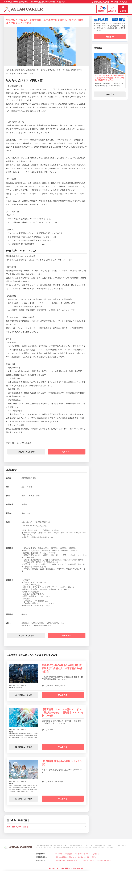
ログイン (124, 2)
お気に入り (112, 11)
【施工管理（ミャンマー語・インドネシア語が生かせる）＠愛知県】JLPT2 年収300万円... (63, 712)
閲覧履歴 (101, 9)
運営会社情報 (60, 860)
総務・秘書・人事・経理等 (17, 826)
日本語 (115, 2)
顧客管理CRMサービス (105, 860)
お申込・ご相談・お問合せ (87, 857)
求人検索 (58, 854)
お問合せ (96, 854)
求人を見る (62, 695)
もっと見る (109, 94)
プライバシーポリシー (82, 854)
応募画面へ (66, 452)
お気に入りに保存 (27, 452)
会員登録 (123, 11)
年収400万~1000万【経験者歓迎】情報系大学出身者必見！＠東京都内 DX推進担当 (62, 668)
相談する (110, 36)
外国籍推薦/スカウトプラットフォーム (80, 860)
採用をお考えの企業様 (101, 2)
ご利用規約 (68, 854)
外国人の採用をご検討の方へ (65, 857)
